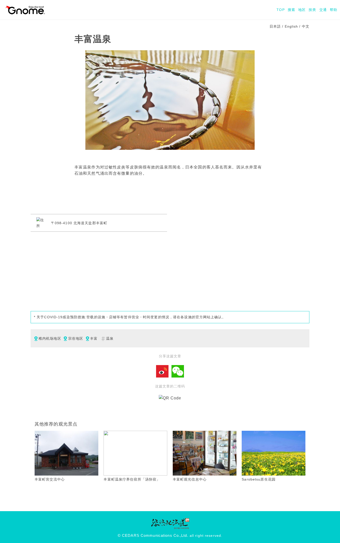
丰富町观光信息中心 (190, 479)
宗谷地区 (75, 338)
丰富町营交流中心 (50, 479)
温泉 (109, 338)
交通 (323, 10)
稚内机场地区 (50, 338)
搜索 (291, 10)
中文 (305, 26)
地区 (302, 10)
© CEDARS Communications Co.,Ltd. (153, 536)
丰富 (94, 338)
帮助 (333, 10)
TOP (280, 10)
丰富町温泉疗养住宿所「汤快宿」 (132, 479)
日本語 (275, 26)
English (291, 26)
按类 (312, 10)
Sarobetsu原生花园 (259, 479)
